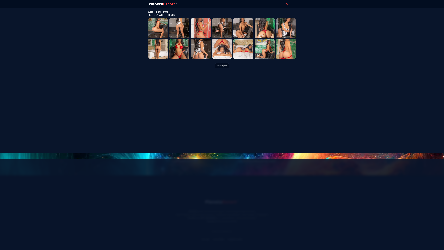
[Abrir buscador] (287, 4)
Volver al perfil (222, 65)
